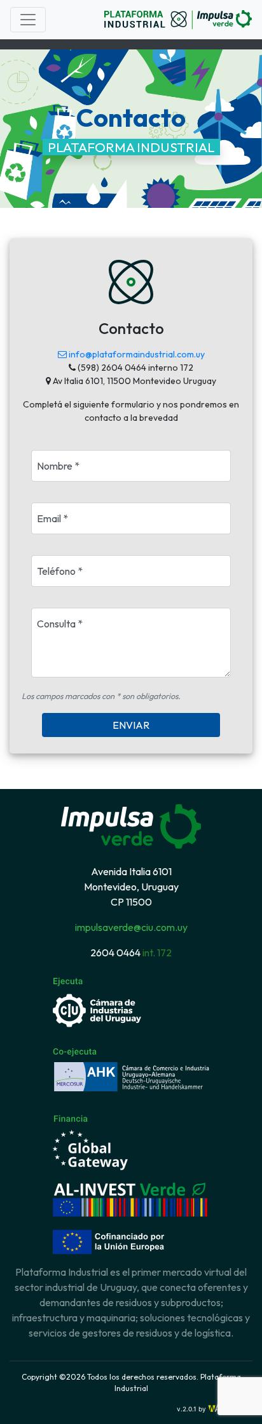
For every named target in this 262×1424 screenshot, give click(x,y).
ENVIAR (131, 725)
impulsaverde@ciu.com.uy (131, 927)
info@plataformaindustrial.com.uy (136, 354)
